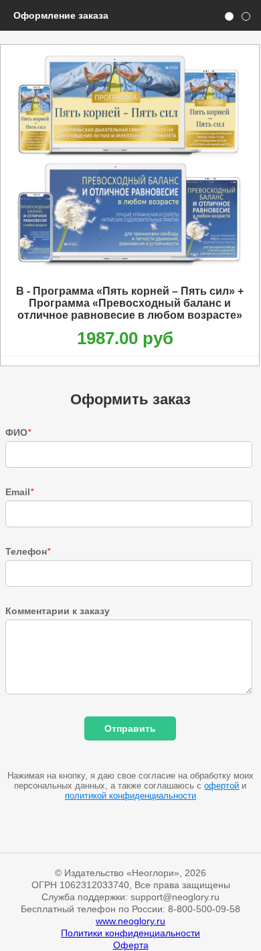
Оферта (131, 945)
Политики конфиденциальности (130, 933)
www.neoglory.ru (130, 921)
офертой (221, 786)
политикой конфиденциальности (130, 796)
